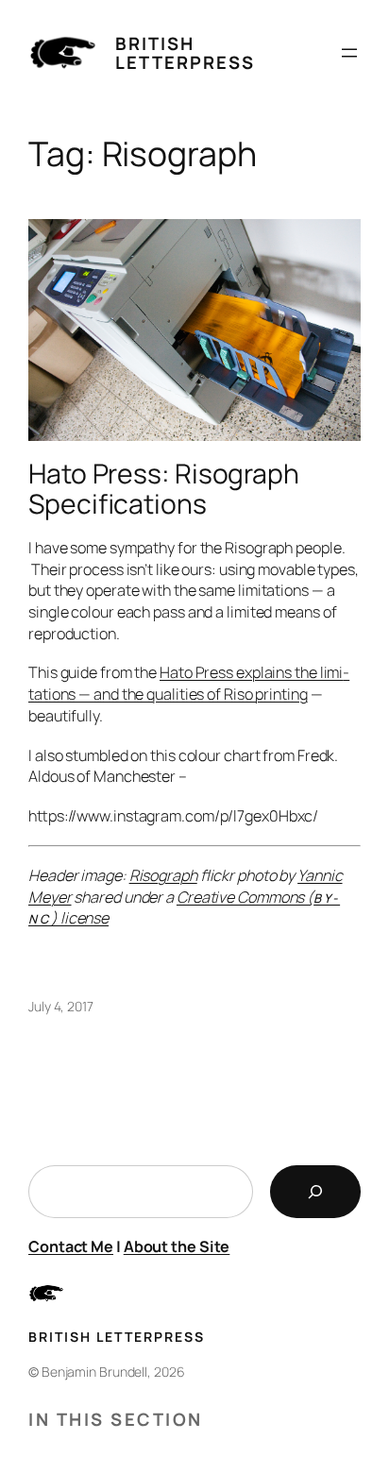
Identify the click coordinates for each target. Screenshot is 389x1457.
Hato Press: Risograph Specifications (163, 489)
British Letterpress (185, 53)
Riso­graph (163, 875)
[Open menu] (349, 53)
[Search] (315, 1191)
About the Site (177, 1246)
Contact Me (70, 1246)
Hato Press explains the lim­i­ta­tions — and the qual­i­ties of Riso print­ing (188, 683)
